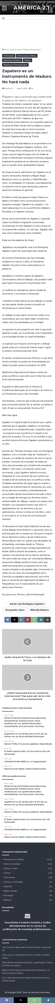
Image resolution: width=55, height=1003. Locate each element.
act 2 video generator (11, 978)
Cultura (7, 873)
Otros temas (9, 877)
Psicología (8, 895)
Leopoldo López (16, 609)
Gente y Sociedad (12, 864)
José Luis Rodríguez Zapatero (27, 603)
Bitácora (7, 900)
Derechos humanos (12, 60)
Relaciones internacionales (15, 65)
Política (27, 60)
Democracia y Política (19, 49)
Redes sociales (10, 891)
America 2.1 (8, 88)
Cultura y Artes (10, 868)
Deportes (8, 886)
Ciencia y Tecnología (13, 882)
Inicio (6, 49)
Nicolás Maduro (40, 609)
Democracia (35, 49)
